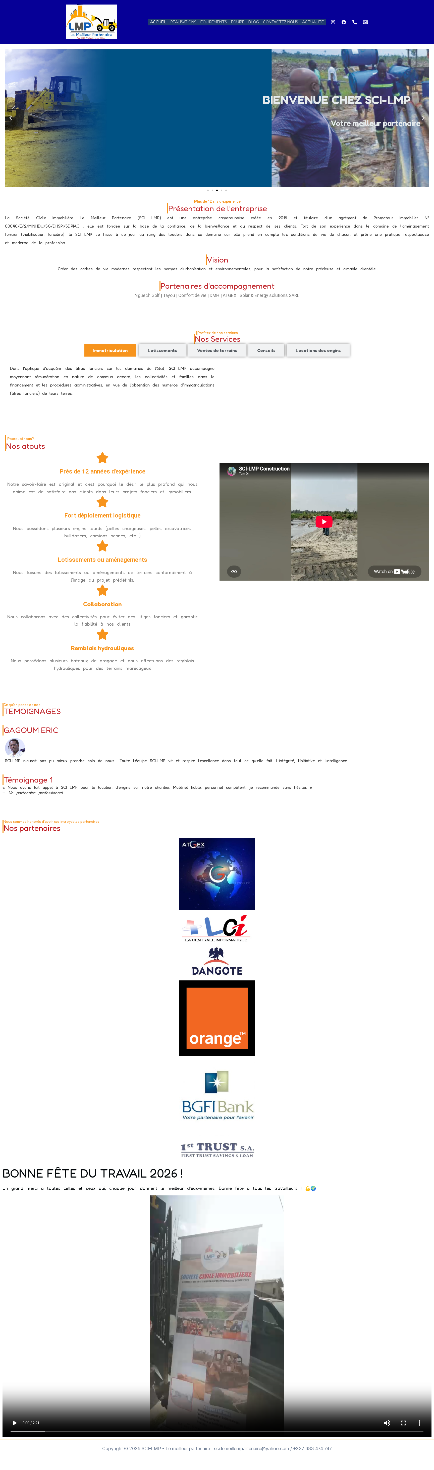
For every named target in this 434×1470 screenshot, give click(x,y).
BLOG (253, 21)
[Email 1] (365, 22)
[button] (11, 118)
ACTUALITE (313, 21)
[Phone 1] (354, 22)
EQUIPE (237, 21)
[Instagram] (333, 22)
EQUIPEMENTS (213, 21)
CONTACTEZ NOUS (280, 21)
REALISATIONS (183, 21)
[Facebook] (344, 22)
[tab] (110, 350)
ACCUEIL (158, 21)
